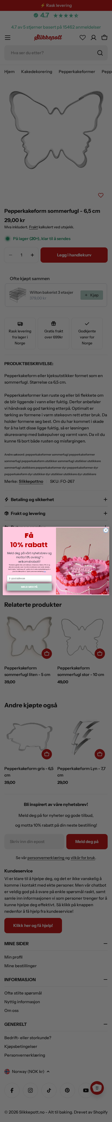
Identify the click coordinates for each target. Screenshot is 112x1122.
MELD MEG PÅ (29, 587)
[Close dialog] (105, 530)
